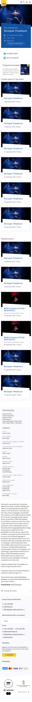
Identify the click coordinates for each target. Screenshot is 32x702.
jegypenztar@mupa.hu (10, 631)
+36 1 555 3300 (8, 628)
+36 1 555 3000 (8, 604)
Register (10, 655)
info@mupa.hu (8, 606)
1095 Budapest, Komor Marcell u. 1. (14, 609)
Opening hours (8, 637)
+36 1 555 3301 (20, 628)
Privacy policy (6, 661)
